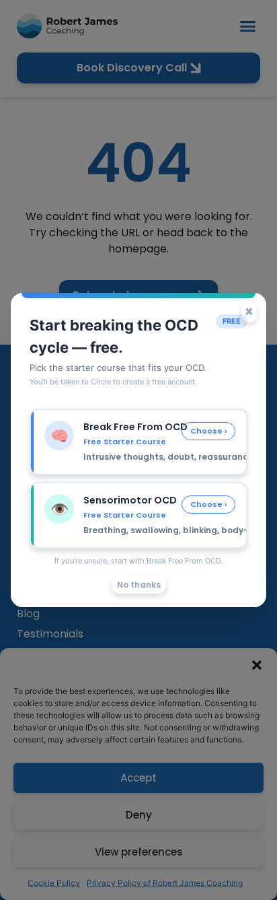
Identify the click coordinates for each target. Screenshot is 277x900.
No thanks (139, 584)
